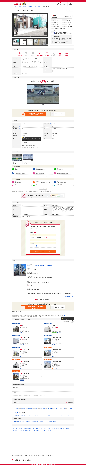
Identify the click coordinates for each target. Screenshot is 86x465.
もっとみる (42, 188)
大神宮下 (23, 408)
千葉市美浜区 (28, 421)
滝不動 (69, 415)
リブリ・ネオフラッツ (37, 6)
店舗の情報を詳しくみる (69, 296)
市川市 (50, 421)
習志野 (43, 415)
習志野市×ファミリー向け (41, 428)
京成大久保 (49, 408)
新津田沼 (23, 415)
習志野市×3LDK (16, 430)
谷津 (36, 408)
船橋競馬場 (29, 408)
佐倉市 (54, 421)
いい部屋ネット (14, 6)
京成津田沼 (43, 408)
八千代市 (46, 421)
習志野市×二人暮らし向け (29, 428)
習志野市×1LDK (59, 428)
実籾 (56, 408)
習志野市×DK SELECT (51, 430)
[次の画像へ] (45, 25)
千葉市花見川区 (35, 421)
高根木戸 (56, 415)
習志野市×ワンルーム (51, 428)
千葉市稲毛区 (41, 421)
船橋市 (23, 421)
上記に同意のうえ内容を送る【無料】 (43, 251)
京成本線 (15, 405)
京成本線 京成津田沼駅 (26, 145)
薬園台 (36, 415)
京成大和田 (70, 408)
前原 (30, 415)
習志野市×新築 (32, 430)
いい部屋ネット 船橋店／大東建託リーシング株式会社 (39, 265)
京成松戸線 (16, 412)
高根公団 (63, 415)
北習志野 (49, 415)
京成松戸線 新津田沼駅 (26, 147)
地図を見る (31, 285)
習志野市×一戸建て (24, 430)
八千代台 (63, 408)
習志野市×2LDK (66, 428)
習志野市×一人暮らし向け (18, 428)
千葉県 (20, 6)
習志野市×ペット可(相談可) (41, 430)
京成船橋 (16, 408)
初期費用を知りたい (68, 16)
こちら (65, 315)
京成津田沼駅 (30, 6)
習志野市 (24, 6)
